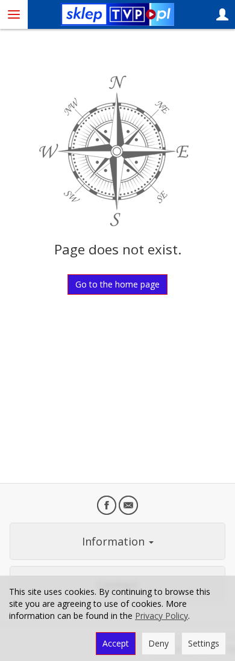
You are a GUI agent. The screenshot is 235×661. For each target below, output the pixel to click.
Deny (158, 643)
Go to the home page (117, 284)
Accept (115, 643)
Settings (203, 643)
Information (115, 541)
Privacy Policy (161, 615)
